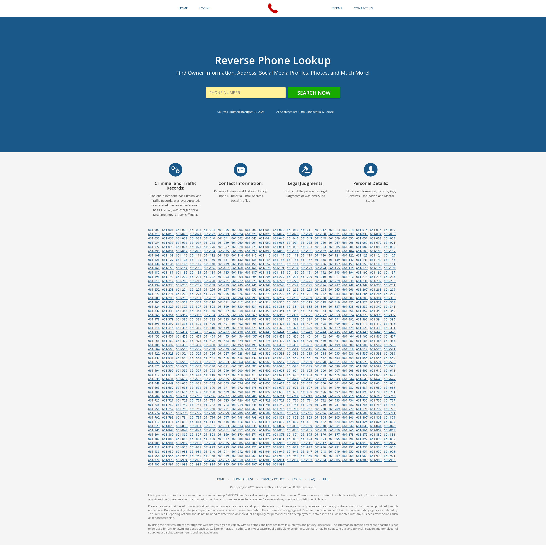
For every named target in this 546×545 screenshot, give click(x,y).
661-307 (168, 302)
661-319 (334, 302)
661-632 (182, 379)
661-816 (237, 422)
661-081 (279, 247)
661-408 (321, 324)
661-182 (182, 272)
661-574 (376, 362)
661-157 (334, 264)
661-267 (362, 289)
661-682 (376, 388)
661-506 (182, 349)
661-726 (237, 400)
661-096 (237, 251)
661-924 (237, 447)
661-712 (293, 396)
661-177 (362, 268)
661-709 (251, 396)
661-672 (237, 388)
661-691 (251, 392)
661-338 (348, 306)
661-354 (321, 311)
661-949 (334, 451)
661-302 (348, 298)
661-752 (348, 405)
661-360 (154, 315)
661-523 (168, 353)
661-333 (279, 306)
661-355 (334, 311)
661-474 (237, 341)
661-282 (321, 294)
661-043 (251, 238)
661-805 (334, 417)
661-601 (251, 370)
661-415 (168, 328)
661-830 (182, 426)
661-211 (334, 277)
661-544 (210, 358)
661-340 (376, 306)
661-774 (154, 413)
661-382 (210, 319)
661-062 (265, 243)
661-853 (251, 430)
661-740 (182, 405)
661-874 (293, 434)
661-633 (196, 379)
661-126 (154, 260)
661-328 (210, 306)
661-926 (265, 447)
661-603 (279, 370)
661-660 (321, 383)
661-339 (362, 306)
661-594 (154, 370)
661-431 (390, 328)
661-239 (224, 285)
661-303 (362, 298)
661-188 (265, 272)
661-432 (154, 332)
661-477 (279, 341)
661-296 (265, 298)
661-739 (168, 405)
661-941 (224, 451)
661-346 (210, 311)
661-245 (307, 285)
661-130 (210, 260)
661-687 (196, 392)
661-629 (390, 375)
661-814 (210, 422)
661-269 (390, 289)
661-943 (251, 451)
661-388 (293, 319)
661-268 (376, 289)
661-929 (307, 447)
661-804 (321, 417)
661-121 (334, 255)
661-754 (376, 405)
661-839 (307, 426)
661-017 (390, 230)
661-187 (251, 272)
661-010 (293, 230)
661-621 (279, 375)
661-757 (168, 409)
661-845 (390, 426)
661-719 (390, 396)
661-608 (348, 370)
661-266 (348, 289)
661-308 (182, 302)
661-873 (279, 434)
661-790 (376, 413)
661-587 (307, 366)
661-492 (237, 345)
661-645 (362, 379)
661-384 (237, 319)
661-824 (348, 422)
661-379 (168, 319)
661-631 (168, 379)
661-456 (237, 336)
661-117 (279, 255)
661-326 (182, 306)
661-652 (210, 383)
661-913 (334, 443)
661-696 (321, 392)
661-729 (279, 400)
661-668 (182, 388)
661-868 (210, 434)
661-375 (362, 315)
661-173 (307, 268)
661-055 (168, 243)
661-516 (321, 349)
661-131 (224, 260)
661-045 (279, 238)
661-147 (196, 264)
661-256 (210, 289)
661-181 (168, 272)
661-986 (348, 460)
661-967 (334, 456)
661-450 (154, 336)
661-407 (307, 324)
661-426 (321, 328)
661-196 (376, 272)
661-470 (182, 341)
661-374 (348, 315)
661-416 (182, 328)
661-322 (376, 302)
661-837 (279, 426)
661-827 (390, 422)
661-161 (390, 264)
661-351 (279, 311)
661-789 (362, 413)
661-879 (362, 434)
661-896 (348, 439)
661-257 (224, 289)
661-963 (279, 456)
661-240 (237, 285)
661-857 (307, 430)
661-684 (154, 392)
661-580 (210, 366)
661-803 (307, 417)
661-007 (251, 230)
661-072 (154, 247)
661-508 (210, 349)
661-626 (348, 375)
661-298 (293, 298)
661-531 (279, 353)
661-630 (154, 379)
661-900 (154, 443)
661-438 (237, 332)
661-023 (224, 234)
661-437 (224, 332)
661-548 (265, 358)
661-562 (210, 362)
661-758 (182, 409)
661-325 (168, 306)
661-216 (154, 281)
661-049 (334, 238)
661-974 (182, 460)
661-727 (251, 400)
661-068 (348, 243)
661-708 (237, 396)
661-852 (237, 430)
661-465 (362, 336)
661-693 (279, 392)
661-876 (321, 434)
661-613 (168, 375)
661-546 (237, 358)
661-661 (334, 383)
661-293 (224, 298)
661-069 (362, 243)
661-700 (376, 392)
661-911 (307, 443)
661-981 (279, 460)
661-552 (321, 358)
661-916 (376, 443)
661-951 (362, 451)
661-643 (334, 379)
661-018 (154, 234)
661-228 (321, 281)
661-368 (265, 315)
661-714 (321, 396)
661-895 (334, 439)
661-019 (168, 234)
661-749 (307, 405)
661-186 (237, 272)
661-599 (224, 370)
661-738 (154, 405)
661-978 (237, 460)
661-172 (293, 268)
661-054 (154, 243)
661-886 (210, 439)
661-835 (251, 426)
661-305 (390, 298)
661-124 (376, 255)
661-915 (362, 443)
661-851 (224, 430)
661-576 (154, 366)
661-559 (168, 362)
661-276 (237, 294)
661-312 (237, 302)
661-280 (293, 294)
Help (326, 479)
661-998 (265, 464)
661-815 (224, 422)
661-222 (237, 281)
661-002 (182, 230)
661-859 (334, 430)
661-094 (210, 251)
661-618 (237, 375)
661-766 (293, 409)
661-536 (348, 353)
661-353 (307, 311)
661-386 (265, 319)
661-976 (210, 460)
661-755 (390, 405)
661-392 (348, 319)
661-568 (293, 362)
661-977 (224, 460)
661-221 (224, 281)
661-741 (196, 405)
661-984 (321, 460)
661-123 (362, 255)
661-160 (376, 264)
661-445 (334, 332)
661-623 (307, 375)
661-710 (265, 396)
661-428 (348, 328)
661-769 (334, 409)
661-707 (224, 396)
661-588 (321, 366)
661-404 (265, 324)
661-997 (251, 464)
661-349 (251, 311)
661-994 (210, 464)
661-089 (390, 247)
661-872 (265, 434)
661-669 (196, 388)
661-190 (293, 272)
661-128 (182, 260)
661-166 (210, 268)
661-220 (210, 281)
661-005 (224, 230)
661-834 (237, 426)
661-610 (376, 370)
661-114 (237, 255)
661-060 (237, 243)
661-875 (307, 434)
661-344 (182, 311)
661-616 (210, 375)
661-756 (154, 409)
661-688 (210, 392)
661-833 (224, 426)
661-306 (154, 302)
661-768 (321, 409)
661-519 (362, 349)
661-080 (265, 247)
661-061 (251, 243)
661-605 (307, 370)
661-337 (334, 306)
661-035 (390, 234)
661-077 (224, 247)
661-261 (279, 289)
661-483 (362, 341)
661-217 (168, 281)
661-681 (362, 388)
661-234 (154, 285)
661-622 (293, 375)
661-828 (154, 426)
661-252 (154, 289)
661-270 (154, 294)
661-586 (293, 366)
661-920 (182, 447)
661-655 (251, 383)
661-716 (348, 396)
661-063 (279, 243)
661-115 (251, 255)
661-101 (307, 251)
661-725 (224, 400)
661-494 (265, 345)
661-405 (279, 324)
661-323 (390, 302)
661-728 (265, 400)
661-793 (168, 417)
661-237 (196, 285)
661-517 (334, 349)
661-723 (196, 400)
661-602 (265, 370)
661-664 (376, 383)
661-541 (168, 358)
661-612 (154, 375)
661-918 (154, 447)
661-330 (237, 306)
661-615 (196, 375)
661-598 (210, 370)
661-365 (224, 315)
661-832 (210, 426)
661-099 (279, 251)
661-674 (265, 388)
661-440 (265, 332)
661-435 (196, 332)
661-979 (251, 460)
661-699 (362, 392)
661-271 (168, 294)
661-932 (348, 447)
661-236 (182, 285)
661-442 (293, 332)
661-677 (307, 388)
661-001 (168, 230)
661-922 (210, 447)
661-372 (321, 315)
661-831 (196, 426)
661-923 (224, 447)
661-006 (237, 230)
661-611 (390, 370)
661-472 (210, 341)
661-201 (196, 277)
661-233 (390, 281)
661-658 (293, 383)
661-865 (168, 434)
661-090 (154, 251)
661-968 (348, 456)
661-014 (348, 230)
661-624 (321, 375)
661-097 (251, 251)
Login (204, 8)
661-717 (362, 396)
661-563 (224, 362)
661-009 (279, 230)
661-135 (279, 260)
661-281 (307, 294)
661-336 (321, 306)
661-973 (168, 460)
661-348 (237, 311)
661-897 (362, 439)
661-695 (307, 392)
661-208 (293, 277)
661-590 (348, 366)
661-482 (348, 341)
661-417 (196, 328)
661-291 (196, 298)
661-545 (224, 358)
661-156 (321, 264)
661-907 (251, 443)
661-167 (224, 268)
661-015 (362, 230)
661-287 (390, 294)
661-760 (210, 409)
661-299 (307, 298)
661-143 (390, 260)
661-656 (265, 383)
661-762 (237, 409)
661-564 (237, 362)
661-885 (196, 439)
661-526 (210, 353)
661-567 (279, 362)
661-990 (154, 464)
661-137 (307, 260)
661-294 (237, 298)
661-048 (321, 238)
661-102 (321, 251)
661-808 (376, 417)
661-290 (182, 298)
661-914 (348, 443)
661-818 (265, 422)
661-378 (154, 319)
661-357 (362, 311)
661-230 (348, 281)
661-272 (182, 294)
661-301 (334, 298)
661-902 (182, 443)
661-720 (154, 400)
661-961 (251, 456)
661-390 (321, 319)
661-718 (376, 396)
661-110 (182, 255)
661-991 (168, 464)
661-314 (265, 302)
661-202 (210, 277)
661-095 (224, 251)
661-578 (182, 366)
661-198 (154, 277)
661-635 (224, 379)
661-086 (348, 247)
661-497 (307, 345)
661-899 (390, 439)
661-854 (265, 430)
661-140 (348, 260)
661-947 (307, 451)
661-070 (376, 243)
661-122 (348, 255)
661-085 (334, 247)
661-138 (321, 260)
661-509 (224, 349)
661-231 (362, 281)
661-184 (210, 272)
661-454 (210, 336)
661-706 (210, 396)
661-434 (182, 332)
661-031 (334, 234)
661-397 (168, 324)
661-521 (390, 349)
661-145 (168, 264)
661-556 (376, 358)
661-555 (362, 358)
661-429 (362, 328)
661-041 (224, 238)
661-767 (307, 409)
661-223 (251, 281)
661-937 (168, 451)
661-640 (293, 379)
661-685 (168, 392)
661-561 (196, 362)
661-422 (265, 328)
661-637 (251, 379)
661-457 (251, 336)
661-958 (210, 456)
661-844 (376, 426)
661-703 (168, 396)
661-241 (251, 285)
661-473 (224, 341)
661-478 (293, 341)
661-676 (293, 388)
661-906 (237, 443)
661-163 (168, 268)
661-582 (237, 366)
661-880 (376, 434)
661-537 (362, 353)
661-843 (362, 426)
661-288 (154, 298)
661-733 (334, 400)
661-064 (293, 243)
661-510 (237, 349)
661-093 (196, 251)
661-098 (265, 251)
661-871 (251, 434)
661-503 (390, 345)
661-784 (293, 413)
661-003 (196, 230)
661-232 (376, 281)
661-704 (182, 396)
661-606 (321, 370)
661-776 (182, 413)
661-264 (321, 289)
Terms (337, 8)
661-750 (321, 405)
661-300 (321, 298)
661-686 (182, 392)
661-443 (307, 332)
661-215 (390, 277)
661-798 (237, 417)
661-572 (348, 362)
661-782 (265, 413)
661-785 (307, 413)
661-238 (210, 285)
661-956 (182, 456)
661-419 (224, 328)
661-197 (390, 272)
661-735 (362, 400)
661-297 (279, 298)
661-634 (210, 379)
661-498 (321, 345)
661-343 (168, 311)
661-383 (224, 319)
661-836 (265, 426)
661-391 (334, 319)
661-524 (182, 353)
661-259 (251, 289)
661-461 (307, 336)
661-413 (390, 324)
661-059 (224, 243)
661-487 (168, 345)
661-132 (237, 260)
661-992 (182, 464)
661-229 (334, 281)
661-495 (279, 345)
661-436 (210, 332)
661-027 (279, 234)
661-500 (348, 345)
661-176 (348, 268)
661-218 (182, 281)
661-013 (334, 230)
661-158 (348, 264)
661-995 (224, 464)
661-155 (307, 264)
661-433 (168, 332)
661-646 (376, 379)
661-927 (279, 447)
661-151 (251, 264)
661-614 (182, 375)
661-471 (196, 341)
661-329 (224, 306)
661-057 (196, 243)
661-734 (348, 400)
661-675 (279, 388)
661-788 (348, 413)
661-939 (196, 451)
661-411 (362, 324)
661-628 (376, 375)
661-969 (362, 456)
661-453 (196, 336)
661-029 (307, 234)
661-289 (168, 298)
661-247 (334, 285)
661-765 (279, 409)
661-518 (348, 349)
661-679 (334, 388)
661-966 (321, 456)
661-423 (279, 328)
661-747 (279, 405)
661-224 (265, 281)
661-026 (265, 234)
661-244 (293, 285)
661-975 (196, 460)
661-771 (362, 409)
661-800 (265, 417)
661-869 (224, 434)
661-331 (251, 306)
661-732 (321, 400)
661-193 (334, 272)
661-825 (362, 422)
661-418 (210, 328)
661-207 (279, 277)
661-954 (154, 456)
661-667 (168, 388)
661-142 (376, 260)
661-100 (293, 251)
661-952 (376, 451)
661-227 (307, 281)
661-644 (348, 379)
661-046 (293, 238)
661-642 (321, 379)
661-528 (237, 353)
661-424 (293, 328)
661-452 (182, 336)
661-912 (321, 443)
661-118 (293, 255)
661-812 (182, 422)
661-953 (390, 451)
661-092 (182, 251)
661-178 (376, 268)
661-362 (182, 315)
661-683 (390, 388)
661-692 (265, 392)
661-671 (224, 388)
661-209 (307, 277)
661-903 (196, 443)
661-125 (390, 255)
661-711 (279, 396)
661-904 (210, 443)
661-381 (196, 319)
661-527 (224, 353)
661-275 (224, 294)
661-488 (182, 345)
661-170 (265, 268)
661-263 (307, 289)
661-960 (237, 456)
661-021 (196, 234)
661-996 (237, 464)
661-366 (237, 315)
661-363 (196, 315)
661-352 (293, 311)
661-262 (293, 289)
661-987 (362, 460)
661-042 (237, 238)
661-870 (237, 434)
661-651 (196, 383)
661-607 (334, 370)
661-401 (224, 324)
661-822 (321, 422)
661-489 (196, 345)
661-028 (293, 234)
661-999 (279, 464)
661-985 (334, 460)
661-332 (265, 306)
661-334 (293, 306)
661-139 (334, 260)
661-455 (224, 336)
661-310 (210, 302)
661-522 (154, 353)
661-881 (390, 434)
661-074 (182, 247)
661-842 (348, 426)
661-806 (348, 417)
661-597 (196, 370)
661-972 (154, 460)
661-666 (154, 388)
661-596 (182, 370)
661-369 (279, 315)
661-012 (321, 230)
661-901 (168, 443)
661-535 (334, 353)
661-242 (265, 285)
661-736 (376, 400)
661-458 (265, 336)
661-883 (168, 439)
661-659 (307, 383)
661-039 (196, 238)
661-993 (196, 464)
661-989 (390, 460)
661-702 (154, 396)
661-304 (376, 298)
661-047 (307, 238)
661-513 (279, 349)
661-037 (168, 238)
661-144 (154, 264)
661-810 (154, 422)
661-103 (334, 251)
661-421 (251, 328)
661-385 (251, 319)
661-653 (224, 383)
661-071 (390, 243)
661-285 (362, 294)
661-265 (334, 289)
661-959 (224, 456)
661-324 (154, 306)
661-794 (182, 417)
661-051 (362, 238)
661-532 (293, 353)
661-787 (334, 413)
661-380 (182, 319)
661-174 (321, 268)
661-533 (307, 353)
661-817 (251, 422)
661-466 (376, 336)
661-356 (348, 311)
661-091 (168, 251)
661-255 (196, 289)
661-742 (210, 405)
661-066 (321, 243)
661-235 (168, 285)
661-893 (307, 439)
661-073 (168, 247)
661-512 (265, 349)
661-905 (224, 443)
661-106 (376, 251)
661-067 (334, 243)
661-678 (321, 388)
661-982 (293, 460)
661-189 (279, 272)
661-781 (251, 413)
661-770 (348, 409)
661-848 (182, 430)
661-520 (376, 349)
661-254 (182, 289)
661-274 (210, 294)
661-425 (307, 328)
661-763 (251, 409)
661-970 (376, 456)
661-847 (168, 430)
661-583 (251, 366)
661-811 (168, 422)
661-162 (154, 268)
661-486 (154, 345)
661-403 (251, 324)
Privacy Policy (273, 479)
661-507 (196, 349)
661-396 (154, 324)
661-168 (237, 268)
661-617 (224, 375)
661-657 (279, 383)
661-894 (321, 439)
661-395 (390, 319)
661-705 (196, 396)
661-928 (293, 447)
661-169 (251, 268)
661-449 (390, 332)
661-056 (182, 243)
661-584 (265, 366)
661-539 (390, 353)
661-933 (362, 447)
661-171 (279, 268)
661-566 (265, 362)
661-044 (265, 238)
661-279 (279, 294)
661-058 (210, 243)
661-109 (168, 255)
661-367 (251, 315)
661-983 (307, 460)
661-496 (293, 345)
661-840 (321, 426)
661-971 (390, 456)
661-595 (168, 370)
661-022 (210, 234)
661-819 (279, 422)
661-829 (168, 426)
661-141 (362, 260)
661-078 (237, 247)
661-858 (321, 430)
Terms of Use (243, 479)
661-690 (237, 392)
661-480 (321, 341)
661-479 (307, 341)
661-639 (279, 379)
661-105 (362, 251)
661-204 (237, 277)
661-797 (224, 417)
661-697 (334, 392)
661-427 (334, 328)
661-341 (390, 306)
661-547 (251, 358)
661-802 (293, 417)
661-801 (279, 417)
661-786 (321, 413)
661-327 (196, 306)
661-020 (182, 234)
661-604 (293, 370)
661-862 (376, 430)
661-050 (348, 238)
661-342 (154, 311)
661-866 (182, 434)
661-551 (307, 358)
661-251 (390, 285)
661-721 (168, 400)
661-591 (362, 366)
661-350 (265, 311)
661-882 (154, 439)
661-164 (182, 268)
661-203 (224, 277)
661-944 (265, 451)
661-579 (196, 366)
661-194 (348, 272)
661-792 (154, 417)
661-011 (307, 230)
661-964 (293, 456)
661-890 (265, 439)
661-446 (348, 332)
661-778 (210, 413)
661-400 (210, 324)
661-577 (168, 366)
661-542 (182, 358)
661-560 (182, 362)
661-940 (210, 451)
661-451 (168, 336)
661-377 (390, 315)
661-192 (321, 272)
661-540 (154, 358)
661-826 (376, 422)
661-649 (168, 383)
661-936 (154, 451)
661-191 (307, 272)
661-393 (362, 319)
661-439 (251, 332)
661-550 (293, 358)
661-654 (237, 383)
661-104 (348, 251)
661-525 (196, 353)
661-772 (376, 409)
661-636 (237, 379)
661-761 (224, 409)
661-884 (182, 439)
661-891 (279, 439)
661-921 (196, 447)
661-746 (265, 405)
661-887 (224, 439)
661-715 (334, 396)
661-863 (390, 430)
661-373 (334, 315)
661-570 (321, 362)
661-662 (348, 383)
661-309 (196, 302)
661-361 (168, 315)
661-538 (376, 353)
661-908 (265, 443)
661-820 (293, 422)
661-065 (307, 243)
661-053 (390, 238)
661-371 (307, 315)
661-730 (293, 400)
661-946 (293, 451)
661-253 (168, 289)
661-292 (210, 298)
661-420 (237, 328)
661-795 (196, 417)
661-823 (334, 422)
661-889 (251, 439)
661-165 (196, 268)
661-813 (196, 422)
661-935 (390, 447)
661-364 (210, 315)
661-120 (321, 255)
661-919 (168, 447)
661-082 (293, 247)
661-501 (362, 345)
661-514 (293, 349)
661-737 (390, 400)
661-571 (334, 362)
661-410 (348, 324)
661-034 (376, 234)
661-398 (182, 324)
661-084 (321, 247)
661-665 (390, 383)
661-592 (376, 366)
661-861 (362, 430)
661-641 (307, 379)
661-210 (321, 277)
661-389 (307, 319)
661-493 (251, 345)
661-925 (251, 447)
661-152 (265, 264)
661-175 (334, 268)
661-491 (224, 345)
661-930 (321, 447)
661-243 (279, 285)
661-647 (390, 379)
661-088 (376, 247)
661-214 (376, 277)
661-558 (154, 362)
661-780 (237, 413)
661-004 (210, 230)
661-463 (334, 336)
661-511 (251, 349)
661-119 (307, 255)
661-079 (251, 247)
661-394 (376, 319)
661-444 (321, 332)
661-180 (154, 272)
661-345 (196, 311)
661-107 (390, 251)
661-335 (307, 306)
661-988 (376, 460)
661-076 (210, 247)
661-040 (210, 238)
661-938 (182, 451)
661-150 (237, 264)
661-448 (376, 332)
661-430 (376, 328)
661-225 (279, 281)
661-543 (196, 358)
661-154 (293, 264)
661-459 (279, 336)
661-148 (210, 264)
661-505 (168, 349)
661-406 (293, 324)
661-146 (182, 264)
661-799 (251, 417)
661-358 (376, 311)
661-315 (279, 302)
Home (183, 8)
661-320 (348, 302)
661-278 (265, 294)
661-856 (293, 430)
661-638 (265, 379)
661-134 (265, 260)
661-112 (210, 255)
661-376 (376, 315)
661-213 (362, 277)
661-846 (154, 430)
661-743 (224, 405)
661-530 (265, 353)
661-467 (390, 336)
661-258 (237, 289)
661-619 (251, 375)
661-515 (307, 349)
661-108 (154, 255)
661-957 (196, 456)
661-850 (210, 430)
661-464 (348, 336)
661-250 (376, 285)
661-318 (321, 302)
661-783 (279, 413)
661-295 (251, 298)
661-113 (224, 255)
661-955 (168, 456)
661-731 (307, 400)
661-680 (348, 388)
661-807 (362, 417)
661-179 (390, 268)
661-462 (321, 336)
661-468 (154, 341)
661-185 (224, 272)
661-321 (362, 302)
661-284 (348, 294)
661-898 (376, 439)
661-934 (376, 447)
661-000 (154, 230)
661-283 (334, 294)
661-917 (390, 443)
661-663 (362, 383)
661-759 (196, 409)
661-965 (307, 456)
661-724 (210, 400)
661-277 (251, 294)
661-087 (362, 247)
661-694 (293, 392)
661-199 (168, 277)
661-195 (362, 272)
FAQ (312, 479)
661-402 (237, 324)
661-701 (390, 392)
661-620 (265, 375)
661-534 (321, 353)
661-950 (348, 451)
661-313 (251, 302)
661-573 (362, 362)
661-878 (348, 434)
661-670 (210, 388)
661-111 (196, 255)
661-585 (279, 366)
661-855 (279, 430)
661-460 (293, 336)
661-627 (362, 375)
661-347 (224, 311)
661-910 (293, 443)
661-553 (334, 358)
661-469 (168, 341)
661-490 (210, 345)
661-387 (279, 319)
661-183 (196, 272)
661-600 (237, 370)
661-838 (293, 426)
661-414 (154, 328)
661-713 (307, 396)
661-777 (196, 413)
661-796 (210, 417)
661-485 (390, 341)
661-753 (362, 405)
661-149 (224, 264)
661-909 (279, 443)
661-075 (196, 247)
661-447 (362, 332)
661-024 (237, 234)
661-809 (390, 417)
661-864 (154, 434)
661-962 (265, 456)
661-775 (168, 413)
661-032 (348, 234)
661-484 (376, 341)
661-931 (334, 447)
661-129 (196, 260)
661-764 (265, 409)
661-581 (224, 366)
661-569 (307, 362)
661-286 (376, 294)
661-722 (182, 400)
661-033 (362, 234)
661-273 (196, 294)
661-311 (224, 302)
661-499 (334, 345)
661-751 (334, 405)
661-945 (279, 451)
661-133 (251, 260)
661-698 (348, 392)
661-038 (182, 238)
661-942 (237, 451)
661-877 (334, 434)
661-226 (293, 281)
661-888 (237, 439)
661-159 (362, 264)
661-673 (251, 388)
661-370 (293, 315)
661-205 (251, 277)
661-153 (279, 264)
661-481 (334, 341)
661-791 (390, 413)
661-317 (307, 302)
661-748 (293, 405)
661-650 (182, 383)
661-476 (265, 341)
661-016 (376, 230)
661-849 (196, 430)
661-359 (390, 311)
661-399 (196, 324)
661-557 (390, 358)
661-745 (251, 405)
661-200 (182, 277)
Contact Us (363, 8)
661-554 (348, 358)
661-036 (154, 238)
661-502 (376, 345)
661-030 (321, 234)
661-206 (265, 277)
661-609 (362, 370)
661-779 (224, 413)
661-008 (265, 230)
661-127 (168, 260)
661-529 (251, 353)
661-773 (390, 409)
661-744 (237, 405)
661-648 (154, 383)
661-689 (224, 392)
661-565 (251, 362)
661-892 (293, 439)
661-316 (293, 302)
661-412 (376, 324)
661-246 (321, 285)
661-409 (334, 324)
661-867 (196, 434)
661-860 (348, 430)
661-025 (251, 234)
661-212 (348, 277)
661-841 (334, 426)
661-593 (390, 366)
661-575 (390, 362)
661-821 (307, 422)
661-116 (265, 255)
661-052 (376, 238)
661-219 (196, 281)
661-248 (348, 285)
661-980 (265, 460)
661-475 (251, 341)
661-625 (334, 375)
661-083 (307, 247)
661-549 (279, 358)
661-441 (279, 332)
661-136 (293, 260)
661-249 (362, 285)
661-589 (334, 366)
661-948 (321, 451)
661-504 (154, 349)
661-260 (265, 289)
